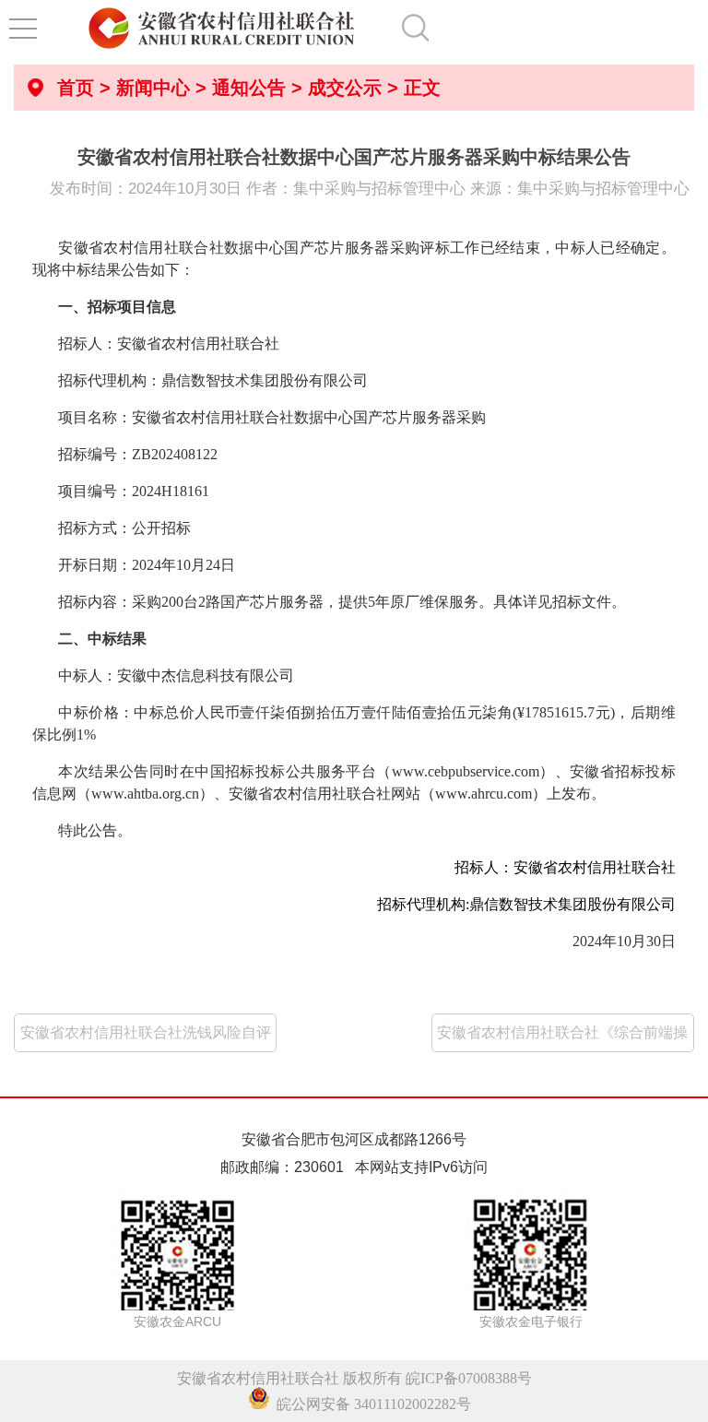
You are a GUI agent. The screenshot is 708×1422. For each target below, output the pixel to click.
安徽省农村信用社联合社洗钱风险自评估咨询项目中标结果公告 (145, 1038)
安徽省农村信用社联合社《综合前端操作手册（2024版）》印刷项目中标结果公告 (562, 1038)
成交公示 (345, 87)
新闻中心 (153, 87)
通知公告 (249, 87)
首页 (75, 87)
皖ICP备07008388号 (469, 1378)
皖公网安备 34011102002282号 (370, 1404)
